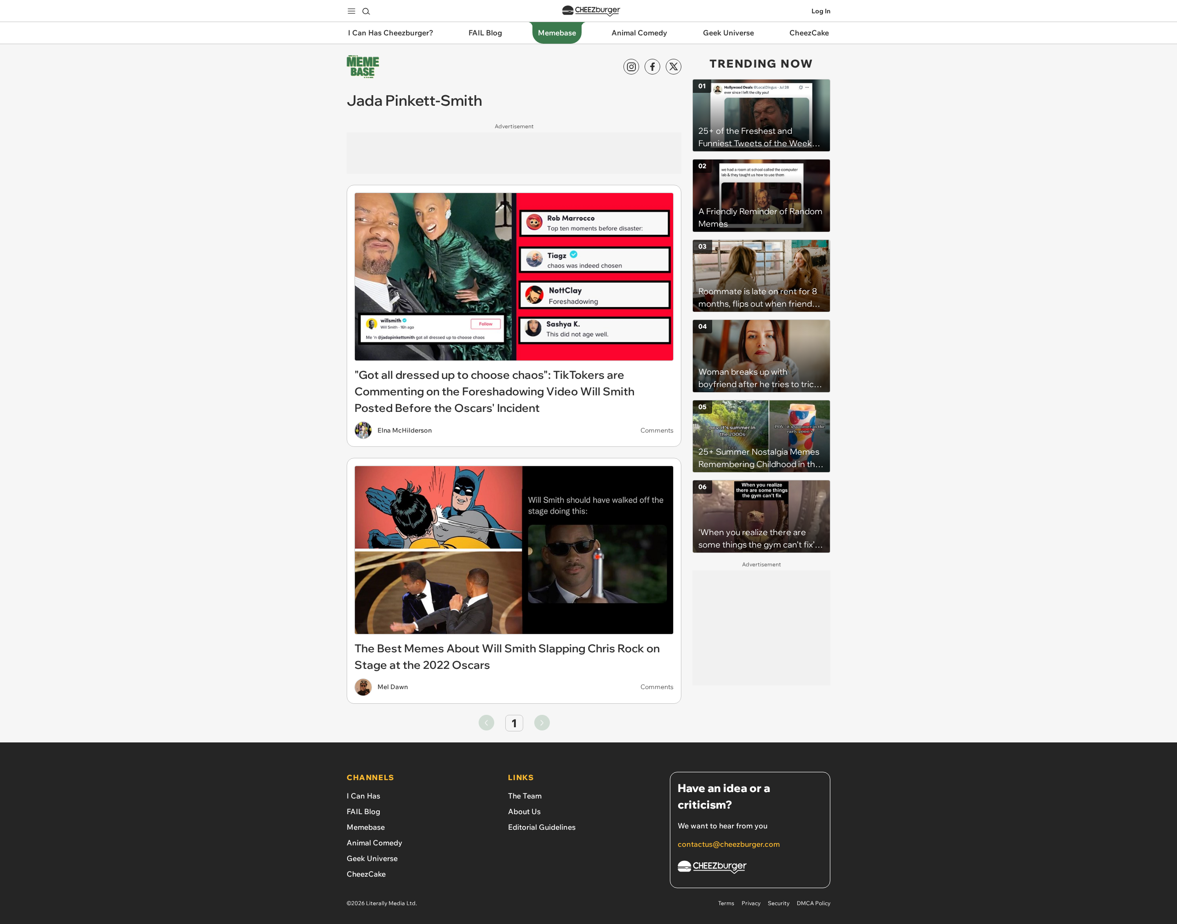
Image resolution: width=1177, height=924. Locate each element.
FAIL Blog (363, 811)
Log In (820, 11)
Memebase (366, 827)
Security (778, 903)
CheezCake (366, 873)
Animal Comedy (374, 842)
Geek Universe (372, 858)
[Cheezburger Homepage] (591, 11)
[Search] (366, 11)
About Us (524, 811)
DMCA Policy (813, 903)
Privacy (751, 903)
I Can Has (363, 795)
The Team (525, 795)
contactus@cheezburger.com (729, 844)
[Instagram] (631, 66)
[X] (673, 66)
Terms (726, 903)
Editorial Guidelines (542, 827)
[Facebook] (652, 66)
